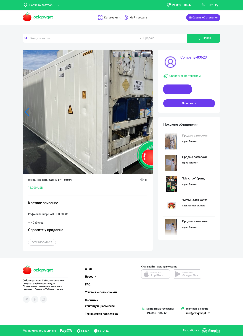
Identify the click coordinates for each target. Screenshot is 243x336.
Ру (216, 5)
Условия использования (101, 292)
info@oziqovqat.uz (198, 313)
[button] (117, 54)
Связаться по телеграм (185, 76)
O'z (211, 5)
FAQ (87, 284)
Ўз (203, 5)
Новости (90, 276)
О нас (88, 269)
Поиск (207, 38)
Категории (111, 17)
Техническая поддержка (101, 314)
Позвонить (189, 103)
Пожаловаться (41, 242)
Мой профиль (138, 17)
